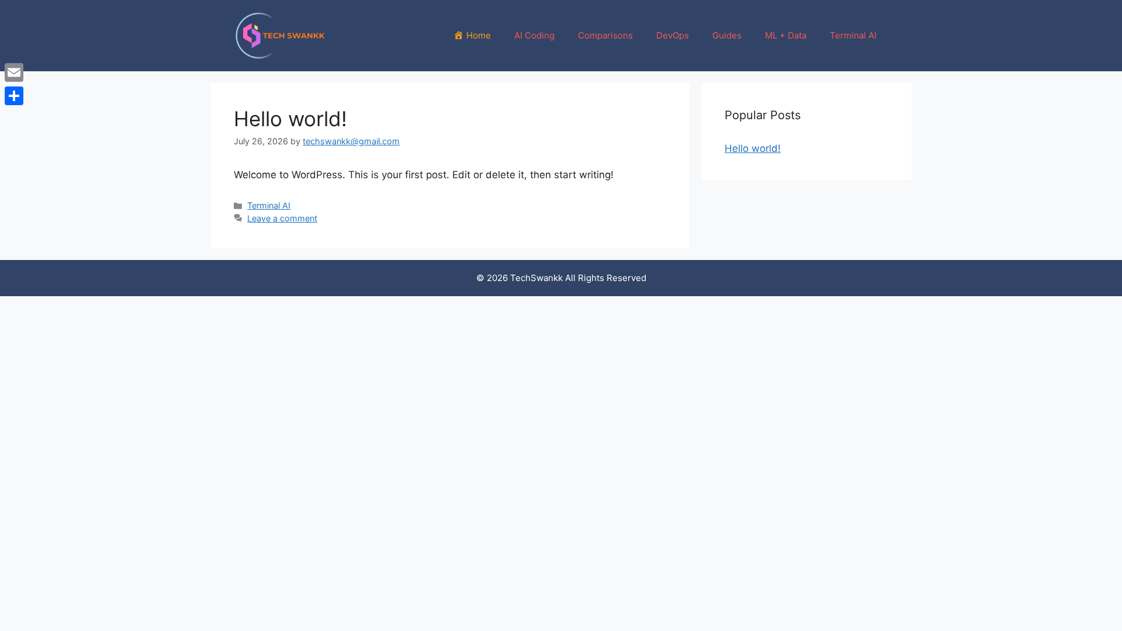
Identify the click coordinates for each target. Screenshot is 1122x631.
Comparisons (605, 35)
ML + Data (785, 35)
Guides (727, 35)
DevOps (672, 35)
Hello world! (290, 118)
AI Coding (534, 35)
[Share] (14, 96)
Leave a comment (282, 218)
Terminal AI (853, 35)
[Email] (14, 72)
